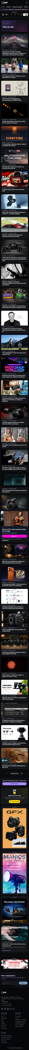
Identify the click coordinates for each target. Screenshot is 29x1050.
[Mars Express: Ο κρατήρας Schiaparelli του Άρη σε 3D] (14, 755)
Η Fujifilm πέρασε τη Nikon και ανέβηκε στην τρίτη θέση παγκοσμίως (13, 423)
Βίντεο (2, 1019)
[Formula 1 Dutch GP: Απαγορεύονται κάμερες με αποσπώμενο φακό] (14, 224)
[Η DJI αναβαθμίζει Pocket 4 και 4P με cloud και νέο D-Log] (14, 342)
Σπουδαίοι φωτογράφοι (17, 7)
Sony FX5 (8, 7)
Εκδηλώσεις (4, 97)
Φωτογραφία (4, 50)
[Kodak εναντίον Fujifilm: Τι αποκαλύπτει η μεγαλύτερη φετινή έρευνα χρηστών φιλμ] (14, 295)
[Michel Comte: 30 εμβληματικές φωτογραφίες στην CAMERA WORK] (14, 88)
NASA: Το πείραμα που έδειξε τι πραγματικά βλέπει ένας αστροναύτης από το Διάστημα (14, 283)
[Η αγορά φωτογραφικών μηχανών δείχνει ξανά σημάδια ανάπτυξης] (14, 641)
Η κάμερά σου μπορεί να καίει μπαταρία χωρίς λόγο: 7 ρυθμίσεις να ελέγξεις (13, 721)
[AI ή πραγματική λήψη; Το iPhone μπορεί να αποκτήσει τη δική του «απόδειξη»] (14, 573)
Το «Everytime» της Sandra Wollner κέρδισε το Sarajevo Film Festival (14, 144)
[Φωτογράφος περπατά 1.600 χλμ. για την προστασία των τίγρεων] (14, 65)
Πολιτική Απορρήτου (20, 1024)
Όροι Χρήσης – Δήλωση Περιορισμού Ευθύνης (20, 1022)
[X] (11, 1009)
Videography (5, 741)
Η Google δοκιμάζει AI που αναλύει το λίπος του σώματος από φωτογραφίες (12, 607)
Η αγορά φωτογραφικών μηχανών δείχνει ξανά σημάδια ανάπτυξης (14, 652)
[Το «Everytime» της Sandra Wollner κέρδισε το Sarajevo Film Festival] (14, 133)
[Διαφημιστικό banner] (14, 14)
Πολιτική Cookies (19, 1026)
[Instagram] (5, 1009)
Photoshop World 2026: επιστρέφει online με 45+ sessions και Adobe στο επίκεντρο (13, 376)
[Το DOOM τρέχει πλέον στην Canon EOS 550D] (14, 179)
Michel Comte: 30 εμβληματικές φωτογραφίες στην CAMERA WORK (11, 99)
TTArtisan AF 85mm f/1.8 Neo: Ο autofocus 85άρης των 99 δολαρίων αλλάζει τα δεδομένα (13, 399)
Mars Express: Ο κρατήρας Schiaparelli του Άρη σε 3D (13, 766)
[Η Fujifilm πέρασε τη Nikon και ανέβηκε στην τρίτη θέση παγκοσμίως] (14, 411)
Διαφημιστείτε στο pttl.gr (21, 1019)
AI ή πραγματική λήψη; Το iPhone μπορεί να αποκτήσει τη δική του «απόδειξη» (14, 584)
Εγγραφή (22, 983)
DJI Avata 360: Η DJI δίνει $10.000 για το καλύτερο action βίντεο (13, 167)
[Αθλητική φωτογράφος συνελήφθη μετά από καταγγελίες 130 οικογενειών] (14, 551)
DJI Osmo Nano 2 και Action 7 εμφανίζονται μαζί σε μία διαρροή (14, 698)
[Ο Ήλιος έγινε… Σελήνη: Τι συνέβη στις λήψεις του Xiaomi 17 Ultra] (14, 664)
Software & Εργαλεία (5, 1039)
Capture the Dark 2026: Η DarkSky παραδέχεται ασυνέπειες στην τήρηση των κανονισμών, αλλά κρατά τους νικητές (14, 53)
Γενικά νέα (4, 280)
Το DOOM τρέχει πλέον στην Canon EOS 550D (13, 190)
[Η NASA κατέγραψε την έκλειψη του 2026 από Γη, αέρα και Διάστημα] (14, 110)
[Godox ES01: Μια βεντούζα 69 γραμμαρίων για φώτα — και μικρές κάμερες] (14, 201)
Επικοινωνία (5, 1001)
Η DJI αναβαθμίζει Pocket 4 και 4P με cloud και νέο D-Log (14, 353)
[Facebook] (2, 1009)
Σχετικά (17, 1018)
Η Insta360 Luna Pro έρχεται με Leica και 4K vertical (14, 445)
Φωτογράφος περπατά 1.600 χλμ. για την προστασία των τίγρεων (13, 76)
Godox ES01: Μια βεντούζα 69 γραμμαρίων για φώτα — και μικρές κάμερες (14, 212)
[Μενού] (26, 2)
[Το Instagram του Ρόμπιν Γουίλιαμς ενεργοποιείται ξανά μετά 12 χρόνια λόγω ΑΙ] (14, 318)
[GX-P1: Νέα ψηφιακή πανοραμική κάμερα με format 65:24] (14, 480)
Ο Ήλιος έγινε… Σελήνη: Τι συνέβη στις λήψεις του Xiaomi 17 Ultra (13, 675)
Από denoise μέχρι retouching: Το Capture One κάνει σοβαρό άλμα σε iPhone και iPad (14, 468)
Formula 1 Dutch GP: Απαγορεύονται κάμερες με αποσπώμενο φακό (12, 235)
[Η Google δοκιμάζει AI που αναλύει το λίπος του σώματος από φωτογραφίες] (14, 596)
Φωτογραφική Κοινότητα (6, 1037)
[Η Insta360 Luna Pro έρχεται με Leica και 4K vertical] (14, 434)
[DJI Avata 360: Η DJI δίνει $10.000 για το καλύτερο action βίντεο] (14, 156)
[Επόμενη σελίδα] (21, 773)
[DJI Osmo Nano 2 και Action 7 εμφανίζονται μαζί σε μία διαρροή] (14, 687)
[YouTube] (8, 1009)
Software (4, 187)
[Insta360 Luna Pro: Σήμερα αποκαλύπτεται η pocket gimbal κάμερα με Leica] (14, 732)
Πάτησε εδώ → (15, 783)
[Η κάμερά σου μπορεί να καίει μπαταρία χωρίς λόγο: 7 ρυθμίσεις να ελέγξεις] (14, 709)
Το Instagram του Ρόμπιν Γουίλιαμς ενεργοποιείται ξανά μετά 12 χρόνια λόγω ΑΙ (14, 330)
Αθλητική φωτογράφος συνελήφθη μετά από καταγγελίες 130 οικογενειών (13, 562)
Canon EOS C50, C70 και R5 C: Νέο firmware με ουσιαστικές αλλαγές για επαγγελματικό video (14, 259)
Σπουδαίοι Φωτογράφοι (6, 1035)
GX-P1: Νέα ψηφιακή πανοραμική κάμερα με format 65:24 (14, 491)
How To (3, 718)
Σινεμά (3, 142)
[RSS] (13, 1009)
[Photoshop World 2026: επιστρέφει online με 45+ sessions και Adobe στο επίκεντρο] (14, 365)
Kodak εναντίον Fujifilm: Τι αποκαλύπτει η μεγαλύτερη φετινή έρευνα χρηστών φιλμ (14, 306)
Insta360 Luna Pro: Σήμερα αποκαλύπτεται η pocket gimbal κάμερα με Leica (14, 743)
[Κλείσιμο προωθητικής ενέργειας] (26, 513)
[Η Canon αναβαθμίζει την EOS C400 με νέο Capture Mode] (14, 619)
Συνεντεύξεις (4, 1028)
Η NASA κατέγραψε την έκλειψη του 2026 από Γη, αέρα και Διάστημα (13, 122)
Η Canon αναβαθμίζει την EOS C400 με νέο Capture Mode (13, 630)
